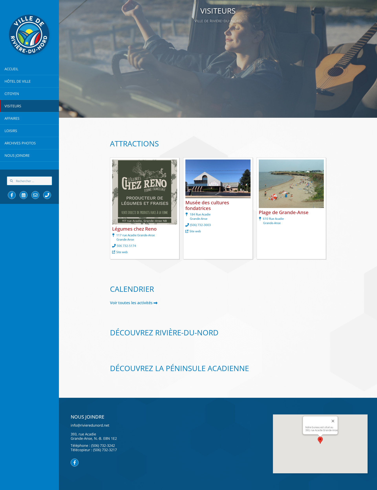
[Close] (333, 421)
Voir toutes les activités (131, 302)
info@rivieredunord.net (90, 425)
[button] (29, 69)
